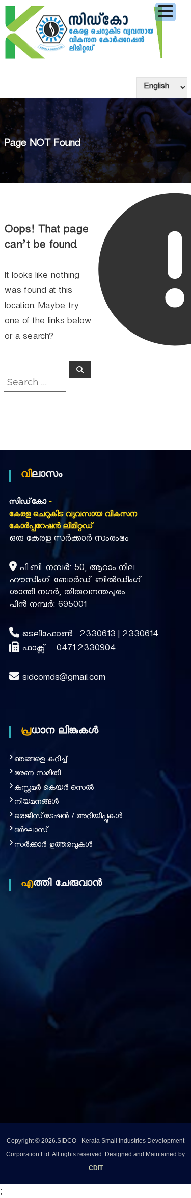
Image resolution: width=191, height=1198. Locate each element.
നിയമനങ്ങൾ (36, 803)
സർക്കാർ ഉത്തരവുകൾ (53, 846)
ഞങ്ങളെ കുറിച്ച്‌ (41, 760)
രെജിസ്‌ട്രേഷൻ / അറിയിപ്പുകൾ (68, 817)
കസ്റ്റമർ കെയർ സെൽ (54, 789)
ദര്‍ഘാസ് (31, 831)
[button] (165, 12)
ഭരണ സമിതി (37, 775)
